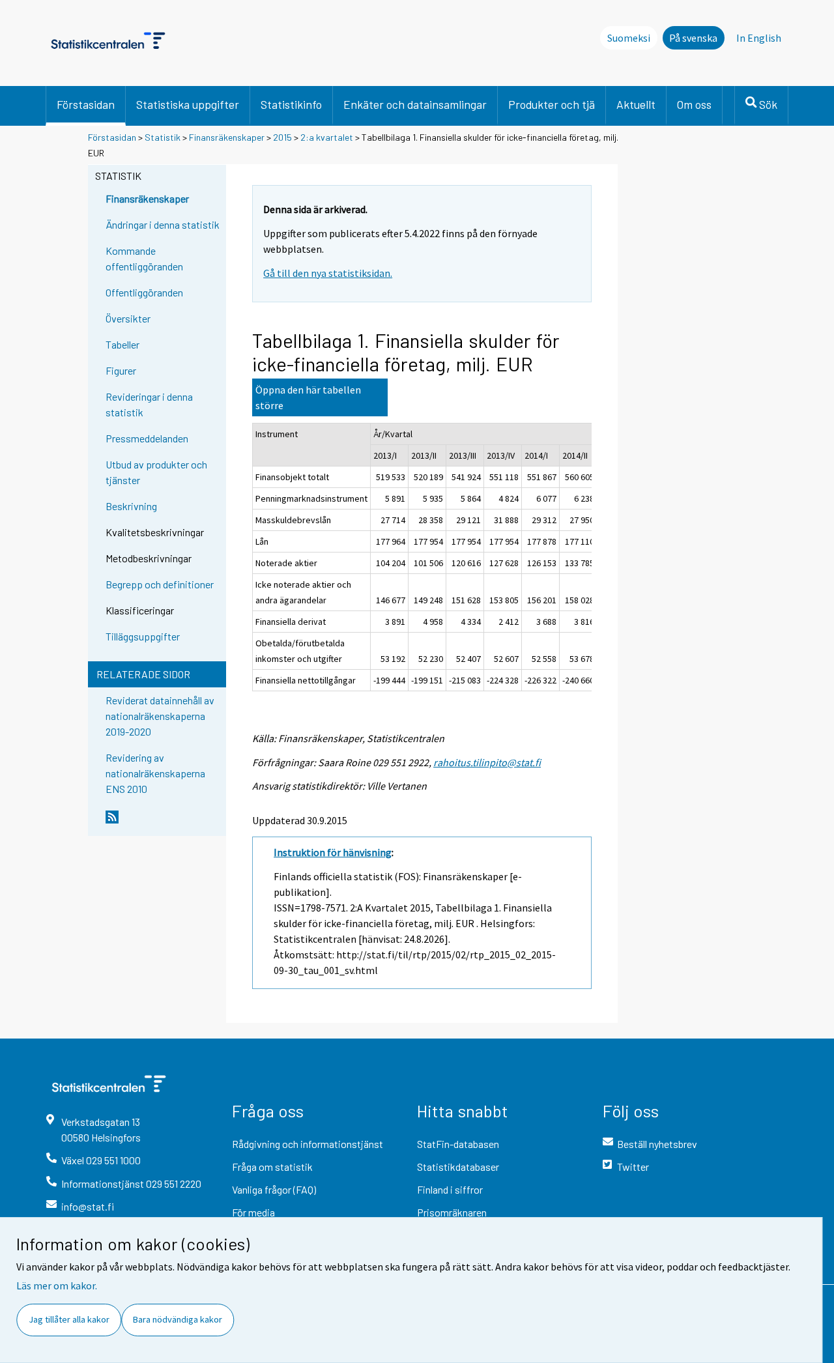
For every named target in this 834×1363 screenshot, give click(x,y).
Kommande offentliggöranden (144, 258)
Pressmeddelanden (147, 438)
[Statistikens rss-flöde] (163, 822)
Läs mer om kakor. (56, 1285)
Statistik (162, 137)
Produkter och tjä (551, 104)
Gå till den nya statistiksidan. (327, 273)
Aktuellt (635, 104)
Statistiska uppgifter (187, 104)
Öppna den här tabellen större (308, 397)
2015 (282, 137)
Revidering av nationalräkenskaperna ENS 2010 (155, 773)
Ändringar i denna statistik (163, 224)
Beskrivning (131, 506)
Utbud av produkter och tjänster (156, 472)
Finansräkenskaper (227, 137)
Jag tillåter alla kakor (69, 1319)
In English (758, 37)
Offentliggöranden (144, 292)
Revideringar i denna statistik (149, 404)
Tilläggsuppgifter (143, 636)
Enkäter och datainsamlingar (415, 104)
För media (253, 1212)
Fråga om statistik (272, 1166)
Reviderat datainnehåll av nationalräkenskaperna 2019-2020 (160, 716)
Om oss (694, 104)
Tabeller (122, 344)
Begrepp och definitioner (160, 584)
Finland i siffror (450, 1189)
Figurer (121, 370)
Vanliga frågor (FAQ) (274, 1189)
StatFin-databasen (458, 1144)
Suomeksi (628, 37)
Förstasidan (86, 104)
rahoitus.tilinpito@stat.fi (487, 762)
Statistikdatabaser (458, 1166)
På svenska (693, 37)
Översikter (128, 318)
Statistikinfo (291, 104)
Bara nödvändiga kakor (177, 1319)
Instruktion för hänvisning (333, 852)
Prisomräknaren (452, 1212)
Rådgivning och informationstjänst (307, 1144)
